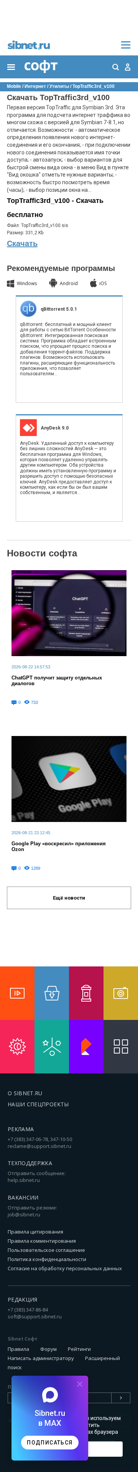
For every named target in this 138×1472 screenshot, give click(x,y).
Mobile (14, 86)
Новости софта (42, 553)
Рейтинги (79, 1349)
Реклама (21, 1129)
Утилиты (59, 86)
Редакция (23, 1299)
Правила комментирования (42, 1240)
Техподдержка (30, 1163)
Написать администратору (41, 1358)
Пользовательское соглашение (46, 1250)
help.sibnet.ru (24, 1180)
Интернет (35, 86)
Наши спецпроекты (38, 1104)
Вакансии (23, 1197)
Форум (48, 1349)
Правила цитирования (35, 1231)
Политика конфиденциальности (47, 1259)
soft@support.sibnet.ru (35, 1316)
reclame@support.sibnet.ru (39, 1146)
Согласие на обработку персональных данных (65, 1268)
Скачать (22, 243)
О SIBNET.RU (25, 1093)
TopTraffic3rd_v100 (93, 86)
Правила (18, 1349)
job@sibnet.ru (24, 1214)
